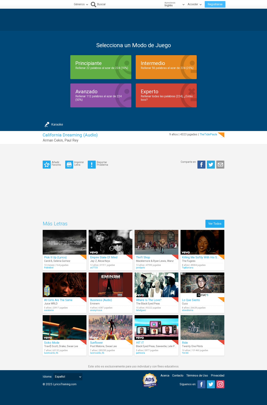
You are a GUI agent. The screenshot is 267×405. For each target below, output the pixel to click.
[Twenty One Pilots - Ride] (202, 327)
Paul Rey (71, 140)
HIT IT (140, 342)
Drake (62, 346)
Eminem (95, 303)
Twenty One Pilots (192, 346)
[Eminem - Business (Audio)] (110, 285)
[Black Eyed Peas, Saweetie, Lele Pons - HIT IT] (156, 327)
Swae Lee (72, 346)
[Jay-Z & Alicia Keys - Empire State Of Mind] (110, 242)
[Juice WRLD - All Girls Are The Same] (64, 285)
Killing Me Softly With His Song (202, 257)
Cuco (185, 303)
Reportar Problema (102, 163)
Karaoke (57, 124)
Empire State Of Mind (103, 257)
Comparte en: (188, 162)
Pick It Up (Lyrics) (55, 257)
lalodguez (141, 310)
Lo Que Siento (191, 300)
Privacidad (217, 375)
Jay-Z (93, 260)
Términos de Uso (197, 375)
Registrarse (215, 4)
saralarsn (49, 310)
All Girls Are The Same (58, 300)
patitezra (140, 353)
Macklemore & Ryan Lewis (151, 260)
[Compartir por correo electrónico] (220, 165)
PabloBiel (48, 267)
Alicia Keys (104, 260)
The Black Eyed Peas (148, 303)
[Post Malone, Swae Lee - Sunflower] (110, 327)
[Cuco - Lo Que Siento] (202, 285)
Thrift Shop (143, 257)
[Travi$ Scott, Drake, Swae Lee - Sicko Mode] (64, 327)
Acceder (193, 4)
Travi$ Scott (51, 346)
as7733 (94, 267)
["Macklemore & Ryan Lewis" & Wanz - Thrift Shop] (156, 242)
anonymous (96, 310)
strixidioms (187, 310)
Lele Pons (173, 346)
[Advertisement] (133, 20)
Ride (185, 342)
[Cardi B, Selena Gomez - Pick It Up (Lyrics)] (64, 242)
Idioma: (47, 376)
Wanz (170, 260)
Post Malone (97, 346)
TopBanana (187, 267)
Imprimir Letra (79, 163)
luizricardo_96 (51, 353)
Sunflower (96, 342)
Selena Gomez (61, 260)
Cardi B (48, 260)
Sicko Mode (51, 342)
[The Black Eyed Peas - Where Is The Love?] (156, 285)
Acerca (165, 375)
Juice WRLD (51, 303)
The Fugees (188, 260)
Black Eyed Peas (145, 346)
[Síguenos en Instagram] (220, 384)
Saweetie (161, 346)
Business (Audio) (101, 300)
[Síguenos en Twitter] (211, 384)
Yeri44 (185, 353)
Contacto (177, 375)
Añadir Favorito (56, 163)
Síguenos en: (188, 384)
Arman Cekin (53, 140)
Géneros (79, 4)
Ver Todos (214, 223)
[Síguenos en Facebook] (201, 384)
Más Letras (55, 224)
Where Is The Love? (148, 300)
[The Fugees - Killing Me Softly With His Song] (202, 242)
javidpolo (140, 267)
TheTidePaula (208, 134)
